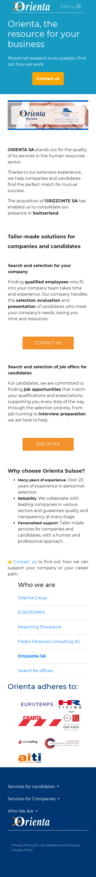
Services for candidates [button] (32, 786)
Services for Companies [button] (32, 798)
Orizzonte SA (32, 656)
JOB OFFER (48, 444)
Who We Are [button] (21, 811)
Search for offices (35, 670)
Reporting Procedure (39, 627)
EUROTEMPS (31, 612)
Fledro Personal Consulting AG (49, 641)
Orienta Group (32, 597)
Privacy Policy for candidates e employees (46, 845)
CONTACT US (48, 342)
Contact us (48, 78)
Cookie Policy (22, 850)
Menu (68, 6)
